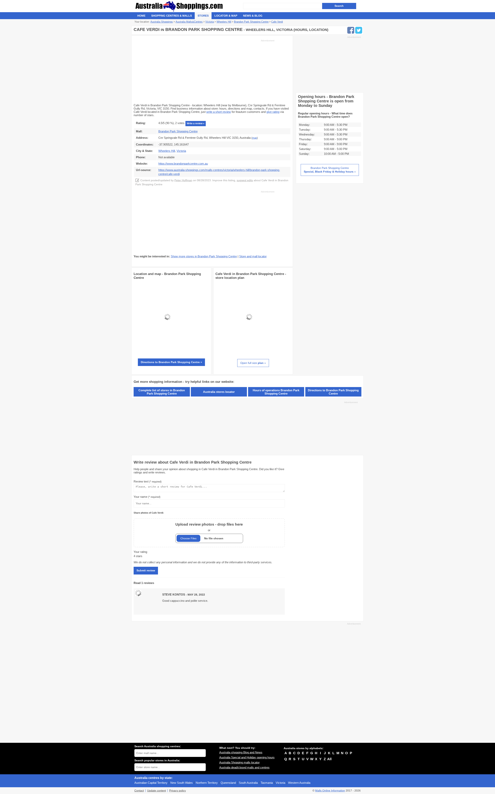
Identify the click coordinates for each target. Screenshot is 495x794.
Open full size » (253, 362)
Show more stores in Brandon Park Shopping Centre (204, 256)
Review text (147, 481)
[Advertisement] (204, 71)
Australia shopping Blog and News (240, 752)
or (209, 527)
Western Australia (299, 782)
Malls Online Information (330, 790)
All (329, 759)
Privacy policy (177, 790)
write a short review (218, 111)
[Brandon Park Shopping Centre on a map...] (167, 349)
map (254, 138)
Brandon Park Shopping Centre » (330, 169)
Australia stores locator (219, 391)
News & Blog (252, 15)
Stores (203, 15)
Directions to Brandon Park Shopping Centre (333, 392)
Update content (156, 790)
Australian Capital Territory (150, 782)
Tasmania (267, 782)
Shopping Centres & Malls (171, 15)
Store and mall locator (253, 256)
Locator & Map (225, 15)
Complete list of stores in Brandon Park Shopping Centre (161, 392)
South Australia (248, 782)
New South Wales (181, 782)
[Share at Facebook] (350, 30)
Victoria (280, 782)
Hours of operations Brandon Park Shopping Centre (276, 392)
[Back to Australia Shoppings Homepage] (188, 6)
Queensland (228, 782)
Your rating (140, 551)
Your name (147, 496)
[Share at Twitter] (358, 30)
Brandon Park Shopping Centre (178, 131)
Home (141, 15)
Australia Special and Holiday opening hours (247, 757)
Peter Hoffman (183, 180)
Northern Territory (207, 782)
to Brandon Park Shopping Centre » (171, 362)
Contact (139, 790)
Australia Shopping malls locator (239, 762)
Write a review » (195, 123)
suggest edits (245, 180)
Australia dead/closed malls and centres (244, 767)
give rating (272, 111)
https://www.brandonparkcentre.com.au (183, 163)
